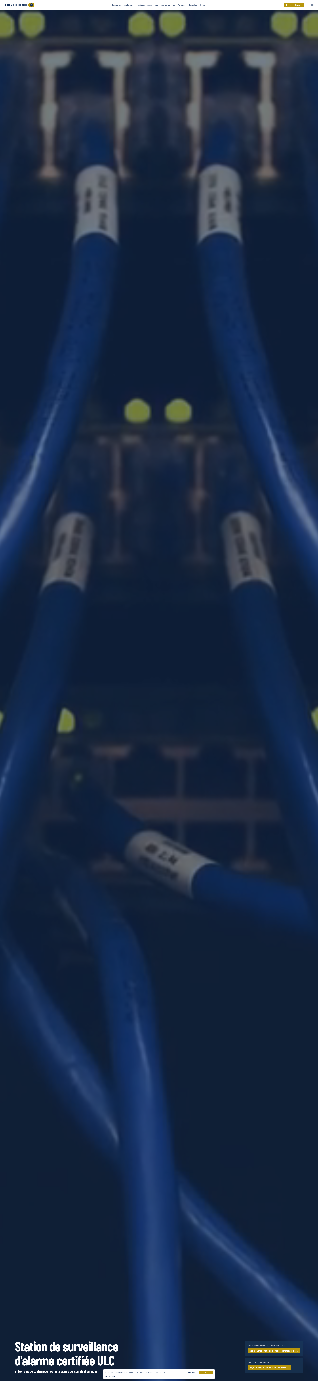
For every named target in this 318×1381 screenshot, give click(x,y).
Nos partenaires (168, 5)
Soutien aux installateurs (122, 5)
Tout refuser (192, 1372)
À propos (181, 5)
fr (307, 5)
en (312, 5)
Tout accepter (206, 1372)
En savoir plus (110, 1376)
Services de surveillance (147, 5)
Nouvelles (192, 5)
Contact (203, 5)
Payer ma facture (294, 5)
